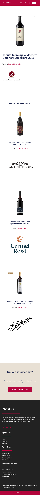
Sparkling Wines (7, 457)
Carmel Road (22, 228)
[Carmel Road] (20, 245)
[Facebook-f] (3, 427)
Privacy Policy (6, 476)
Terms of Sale (6, 472)
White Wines (6, 455)
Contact (4, 443)
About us (5, 441)
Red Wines (5, 453)
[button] (20, 2)
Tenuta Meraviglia (14, 64)
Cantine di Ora (23, 149)
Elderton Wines (22, 308)
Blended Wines (6, 459)
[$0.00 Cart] (29, 3)
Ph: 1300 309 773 (7, 469)
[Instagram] (7, 427)
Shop (3, 439)
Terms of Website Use (9, 474)
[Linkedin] (10, 427)
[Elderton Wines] (20, 325)
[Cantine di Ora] (20, 166)
